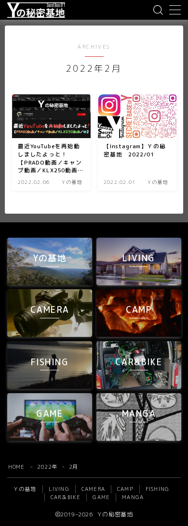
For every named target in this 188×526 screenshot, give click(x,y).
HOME (16, 467)
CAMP (125, 489)
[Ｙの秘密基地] (36, 10)
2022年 (47, 467)
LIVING (59, 489)
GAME (101, 497)
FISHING (157, 489)
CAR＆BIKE (66, 497)
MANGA (133, 497)
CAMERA (93, 489)
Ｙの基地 (25, 489)
